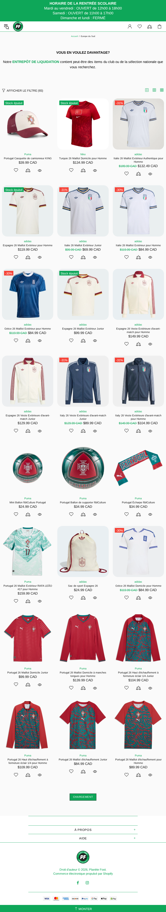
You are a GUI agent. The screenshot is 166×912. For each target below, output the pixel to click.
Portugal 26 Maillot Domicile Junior (27, 672)
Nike (83, 154)
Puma (27, 154)
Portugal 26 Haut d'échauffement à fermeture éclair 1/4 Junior (138, 674)
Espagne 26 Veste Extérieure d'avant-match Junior (28, 417)
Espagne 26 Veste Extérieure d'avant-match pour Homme (138, 330)
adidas (138, 154)
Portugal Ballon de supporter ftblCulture (83, 502)
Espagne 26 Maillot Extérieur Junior (83, 328)
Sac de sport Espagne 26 (83, 585)
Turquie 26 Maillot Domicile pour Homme (83, 158)
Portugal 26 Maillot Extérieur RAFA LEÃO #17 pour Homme (27, 587)
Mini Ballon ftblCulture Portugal (28, 502)
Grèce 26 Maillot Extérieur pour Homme (27, 328)
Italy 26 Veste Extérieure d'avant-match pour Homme (138, 417)
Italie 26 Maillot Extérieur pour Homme (138, 245)
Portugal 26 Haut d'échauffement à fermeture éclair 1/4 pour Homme (27, 761)
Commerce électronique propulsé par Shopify (83, 873)
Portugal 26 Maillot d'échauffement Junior (83, 759)
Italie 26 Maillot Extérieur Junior (82, 245)
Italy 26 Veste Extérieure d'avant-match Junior (83, 417)
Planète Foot (18, 26)
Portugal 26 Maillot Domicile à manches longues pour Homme (83, 674)
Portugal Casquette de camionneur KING (28, 158)
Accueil (74, 36)
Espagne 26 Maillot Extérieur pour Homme (27, 245)
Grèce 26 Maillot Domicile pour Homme (138, 585)
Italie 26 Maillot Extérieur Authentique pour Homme (138, 160)
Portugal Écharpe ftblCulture (138, 502)
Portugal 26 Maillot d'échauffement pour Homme (138, 761)
